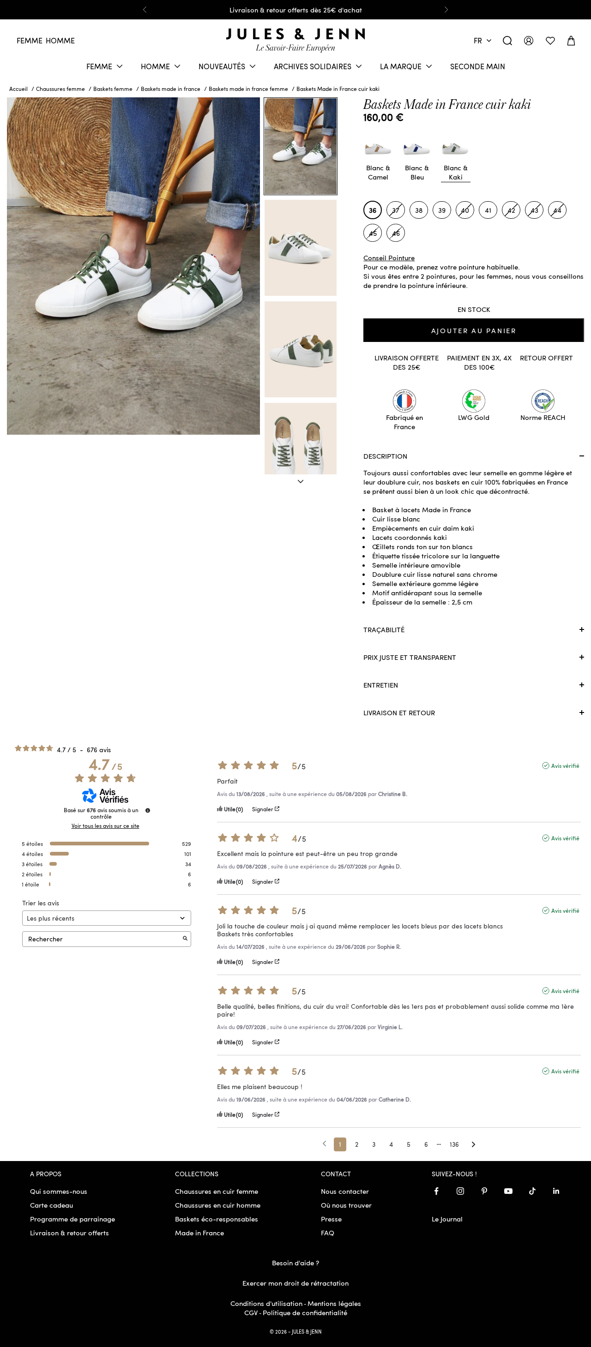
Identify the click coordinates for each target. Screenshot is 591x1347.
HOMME (155, 66)
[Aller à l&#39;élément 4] (301, 451)
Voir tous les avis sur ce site (105, 825)
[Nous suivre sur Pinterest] (484, 1191)
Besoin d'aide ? (295, 1262)
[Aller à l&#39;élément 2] (301, 248)
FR (478, 40)
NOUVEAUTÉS (222, 66)
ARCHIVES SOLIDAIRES (312, 66)
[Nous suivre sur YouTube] (508, 1191)
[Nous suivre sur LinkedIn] (556, 1191)
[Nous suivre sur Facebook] (436, 1191)
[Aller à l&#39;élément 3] (301, 349)
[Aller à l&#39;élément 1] (301, 146)
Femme (29, 40)
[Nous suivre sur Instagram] (460, 1191)
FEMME (99, 66)
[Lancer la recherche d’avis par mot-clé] (185, 939)
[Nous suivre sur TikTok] (532, 1191)
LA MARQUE (401, 66)
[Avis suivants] (473, 1144)
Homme (60, 40)
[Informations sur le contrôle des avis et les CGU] (147, 810)
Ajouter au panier (474, 330)
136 (454, 1144)
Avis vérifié (565, 765)
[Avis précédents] (324, 1143)
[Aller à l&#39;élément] (301, 481)
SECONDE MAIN (477, 66)
